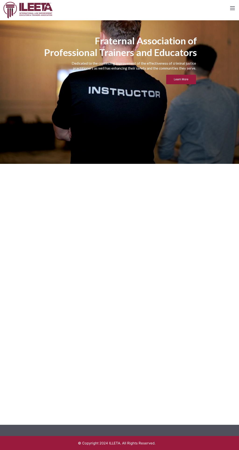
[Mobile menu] (232, 8)
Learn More (181, 79)
